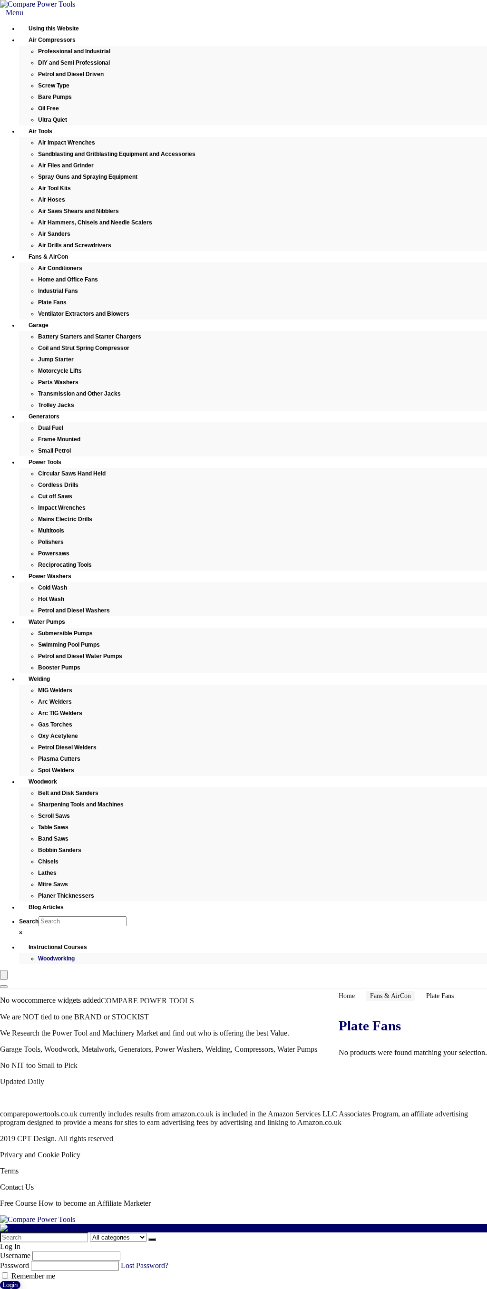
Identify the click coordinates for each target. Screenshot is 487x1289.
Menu (14, 13)
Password (14, 1265)
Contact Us (17, 1187)
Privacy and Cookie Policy (40, 1155)
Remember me (32, 1276)
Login (10, 1285)
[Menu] (4, 975)
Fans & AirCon (390, 995)
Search (29, 921)
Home (347, 995)
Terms (9, 1171)
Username (15, 1255)
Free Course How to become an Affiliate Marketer (75, 1203)
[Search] (4, 986)
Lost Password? (144, 1265)
